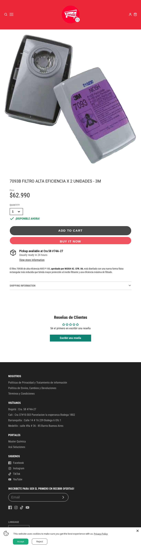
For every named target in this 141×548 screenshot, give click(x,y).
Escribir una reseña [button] (70, 338)
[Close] (137, 531)
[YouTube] (27, 507)
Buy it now (70, 241)
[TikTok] (22, 507)
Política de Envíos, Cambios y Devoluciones (32, 388)
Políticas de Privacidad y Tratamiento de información (37, 382)
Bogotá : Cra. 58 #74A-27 (22, 409)
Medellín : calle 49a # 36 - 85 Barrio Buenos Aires (35, 425)
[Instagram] (16, 507)
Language (13, 522)
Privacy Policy (101, 533)
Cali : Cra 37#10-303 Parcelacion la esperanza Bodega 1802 (41, 414)
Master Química (17, 441)
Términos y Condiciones (21, 393)
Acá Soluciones (16, 447)
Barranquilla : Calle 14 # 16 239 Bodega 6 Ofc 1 (34, 420)
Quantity (15, 205)
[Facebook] (10, 507)
